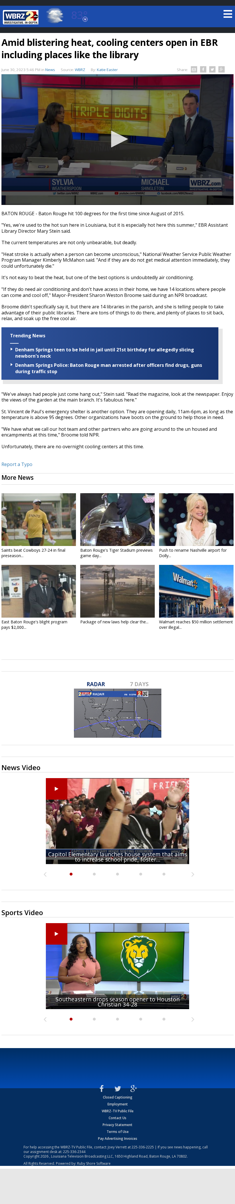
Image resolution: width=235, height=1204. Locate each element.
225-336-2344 (74, 1151)
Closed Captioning (117, 1097)
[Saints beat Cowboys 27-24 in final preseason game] (38, 519)
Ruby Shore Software (94, 1163)
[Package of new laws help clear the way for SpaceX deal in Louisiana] (117, 591)
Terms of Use (118, 1131)
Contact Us (117, 1117)
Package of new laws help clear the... (114, 621)
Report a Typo (16, 464)
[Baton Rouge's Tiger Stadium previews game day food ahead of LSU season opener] (117, 519)
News (50, 69)
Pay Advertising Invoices (117, 1138)
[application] (117, 139)
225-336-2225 (143, 1147)
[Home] (21, 17)
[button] (117, 139)
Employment (117, 1104)
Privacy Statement (117, 1124)
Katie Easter (107, 69)
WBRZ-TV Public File (118, 1111)
